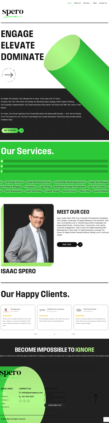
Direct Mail (72, 191)
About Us (77, 3)
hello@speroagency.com (32, 393)
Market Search (57, 191)
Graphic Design (39, 191)
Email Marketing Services (25, 182)
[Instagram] (24, 401)
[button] (87, 3)
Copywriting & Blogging (22, 186)
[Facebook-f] (20, 401)
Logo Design (57, 186)
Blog (94, 3)
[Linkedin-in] (28, 401)
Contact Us (103, 3)
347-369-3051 (28, 396)
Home (69, 3)
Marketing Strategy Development (82, 186)
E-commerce (42, 186)
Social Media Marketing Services (56, 182)
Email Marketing (20, 191)
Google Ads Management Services (91, 182)
